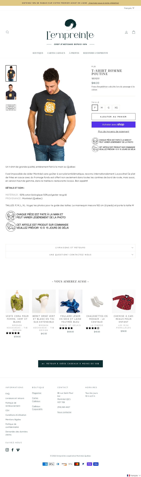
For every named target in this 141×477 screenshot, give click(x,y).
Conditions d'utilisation (16, 415)
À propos (74, 53)
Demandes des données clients (17, 433)
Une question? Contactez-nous (70, 255)
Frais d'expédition (100, 86)
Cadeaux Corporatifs (37, 407)
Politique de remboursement (13, 404)
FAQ (8, 393)
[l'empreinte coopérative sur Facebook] (12, 449)
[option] (70, 2)
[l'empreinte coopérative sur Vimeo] (18, 449)
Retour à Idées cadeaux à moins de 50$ (72, 364)
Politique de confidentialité (12, 425)
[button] (13, 333)
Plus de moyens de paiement (113, 131)
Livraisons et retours (70, 248)
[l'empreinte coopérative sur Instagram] (7, 449)
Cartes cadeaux (56, 53)
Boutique (38, 53)
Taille (96, 102)
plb (94, 67)
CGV (7, 410)
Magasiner (37, 393)
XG (116, 107)
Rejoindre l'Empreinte (95, 53)
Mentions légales (13, 419)
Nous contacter (64, 412)
